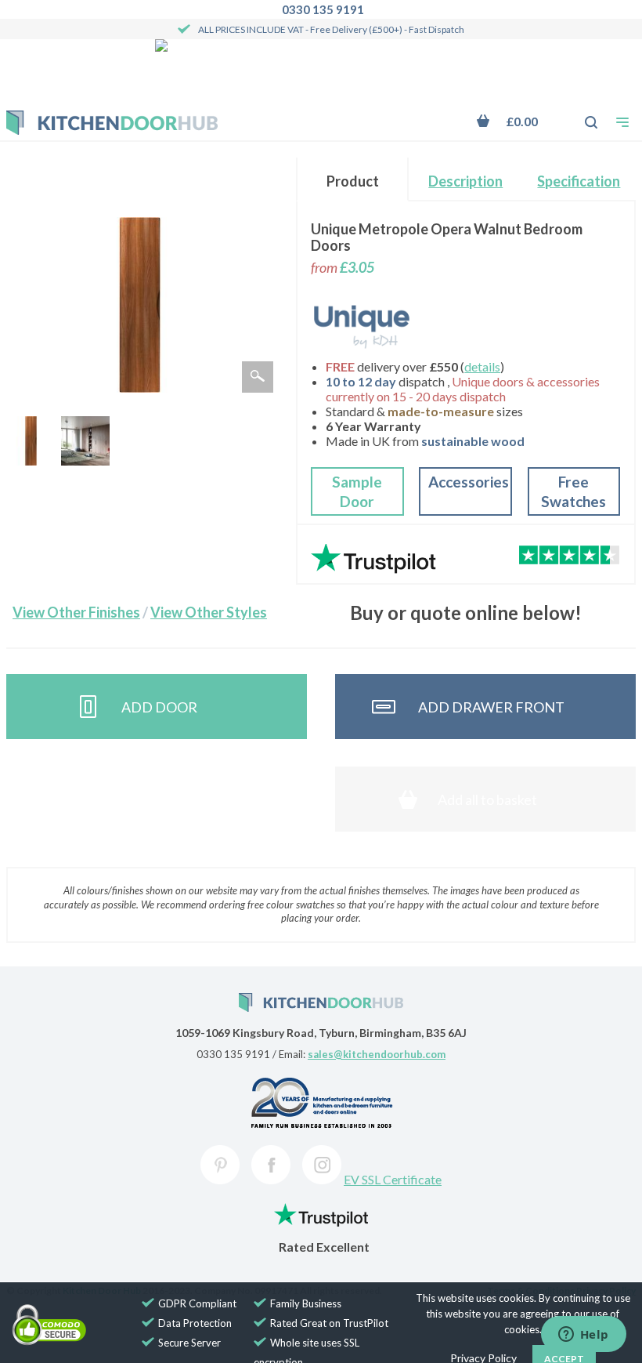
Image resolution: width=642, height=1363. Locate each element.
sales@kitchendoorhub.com (376, 1054)
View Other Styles (208, 612)
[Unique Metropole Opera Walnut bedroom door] (30, 440)
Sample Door (357, 492)
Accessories (468, 482)
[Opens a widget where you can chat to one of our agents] (583, 1335)
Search (582, 114)
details (482, 366)
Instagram (321, 1164)
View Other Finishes (76, 612)
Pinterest (220, 1164)
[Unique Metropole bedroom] (85, 440)
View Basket (517, 121)
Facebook (270, 1164)
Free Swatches (573, 492)
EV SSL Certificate (393, 1179)
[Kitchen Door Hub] (112, 123)
